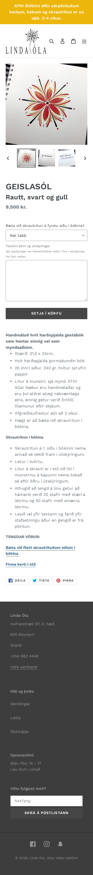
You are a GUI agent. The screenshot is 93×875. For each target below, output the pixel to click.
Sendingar (20, 703)
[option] (26, 158)
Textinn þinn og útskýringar (45, 251)
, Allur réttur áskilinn (61, 858)
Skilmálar (19, 731)
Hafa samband (23, 667)
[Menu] (84, 41)
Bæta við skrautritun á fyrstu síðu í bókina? (45, 226)
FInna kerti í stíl (21, 564)
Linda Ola (37, 858)
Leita (15, 717)
